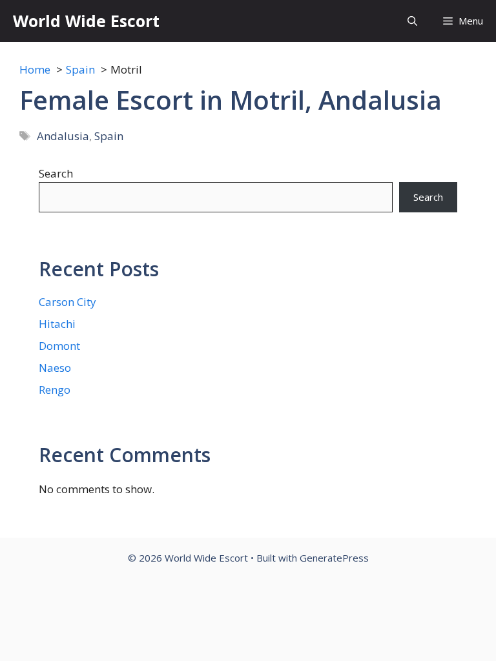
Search (56, 173)
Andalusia (63, 135)
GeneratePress (334, 557)
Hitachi (57, 323)
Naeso (55, 367)
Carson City (67, 301)
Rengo (54, 389)
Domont (59, 345)
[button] (412, 21)
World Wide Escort (86, 21)
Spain (108, 135)
